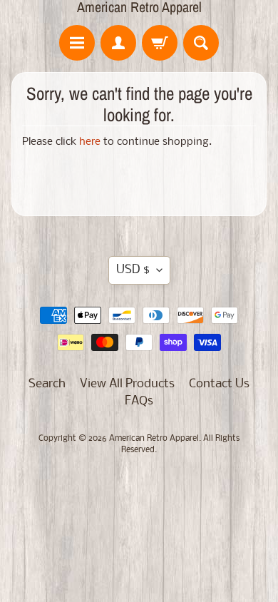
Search (47, 384)
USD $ (133, 270)
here (90, 142)
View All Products (127, 384)
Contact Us (219, 384)
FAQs (139, 401)
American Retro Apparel (139, 7)
